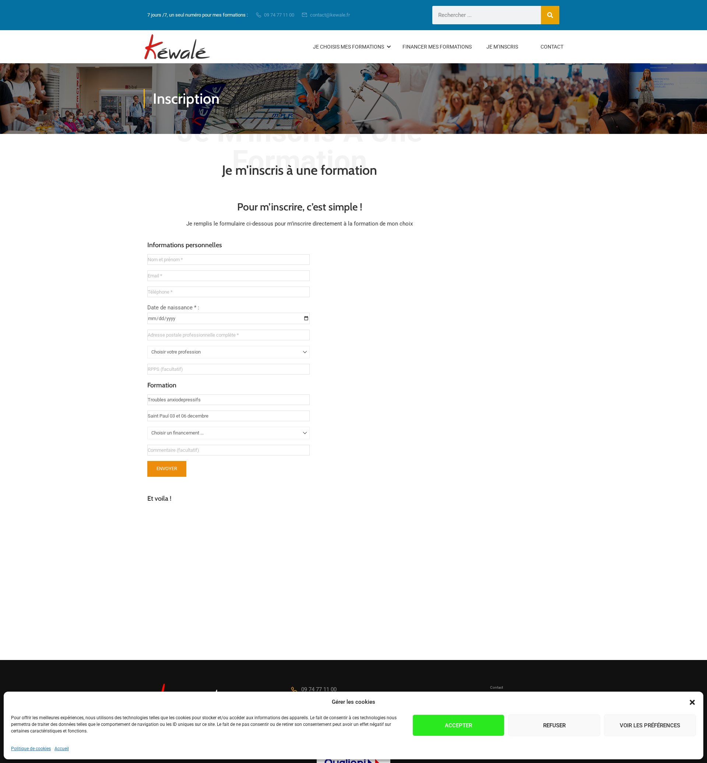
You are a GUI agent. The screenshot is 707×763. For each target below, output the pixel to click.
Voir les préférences (650, 725)
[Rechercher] (550, 15)
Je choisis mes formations (348, 47)
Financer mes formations (437, 47)
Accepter (458, 725)
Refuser (554, 725)
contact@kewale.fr (330, 15)
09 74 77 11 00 (279, 15)
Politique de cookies (31, 748)
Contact (552, 47)
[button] (692, 702)
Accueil (61, 748)
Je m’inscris (502, 47)
